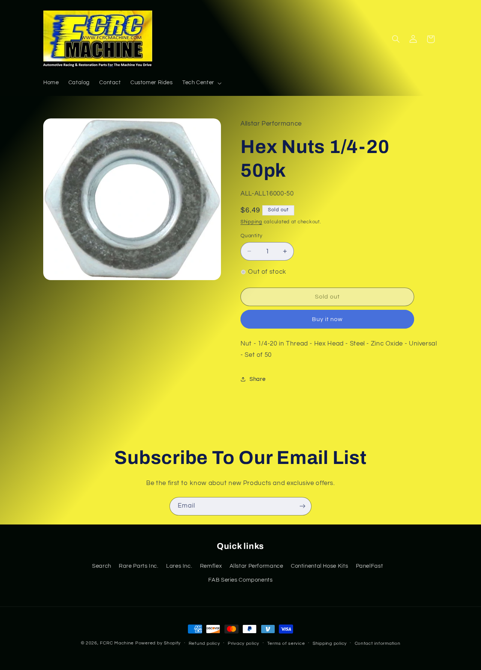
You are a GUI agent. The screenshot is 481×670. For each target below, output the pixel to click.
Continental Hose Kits (319, 566)
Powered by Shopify (158, 643)
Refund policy (204, 643)
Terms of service (286, 643)
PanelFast (369, 566)
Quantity (251, 235)
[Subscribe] (302, 506)
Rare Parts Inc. (138, 566)
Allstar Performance (256, 566)
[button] (201, 83)
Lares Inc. (179, 566)
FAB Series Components (240, 580)
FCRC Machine (117, 643)
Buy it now (327, 319)
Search (101, 566)
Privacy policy (243, 643)
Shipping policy (330, 643)
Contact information (378, 643)
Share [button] (257, 379)
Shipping (251, 222)
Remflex (211, 566)
